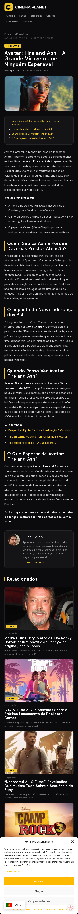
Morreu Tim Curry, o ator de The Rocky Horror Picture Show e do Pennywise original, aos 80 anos (38, 642)
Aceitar (39, 881)
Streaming (36, 15)
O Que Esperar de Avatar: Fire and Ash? (32, 138)
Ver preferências (39, 901)
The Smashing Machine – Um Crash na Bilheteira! (37, 436)
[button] (72, 841)
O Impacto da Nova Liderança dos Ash (31, 129)
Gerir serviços (12, 871)
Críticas (50, 15)
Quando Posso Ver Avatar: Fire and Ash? (32, 133)
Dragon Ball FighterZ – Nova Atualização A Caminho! (40, 430)
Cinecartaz (12, 21)
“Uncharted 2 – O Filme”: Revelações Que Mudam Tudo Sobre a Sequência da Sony (38, 785)
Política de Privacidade (43, 909)
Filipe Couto (14, 70)
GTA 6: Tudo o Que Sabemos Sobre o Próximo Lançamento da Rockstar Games (35, 713)
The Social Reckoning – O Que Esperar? (32, 443)
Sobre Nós (62, 909)
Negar (39, 891)
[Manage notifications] (70, 907)
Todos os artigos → (35, 562)
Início (7, 34)
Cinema (10, 15)
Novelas (27, 21)
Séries (22, 15)
